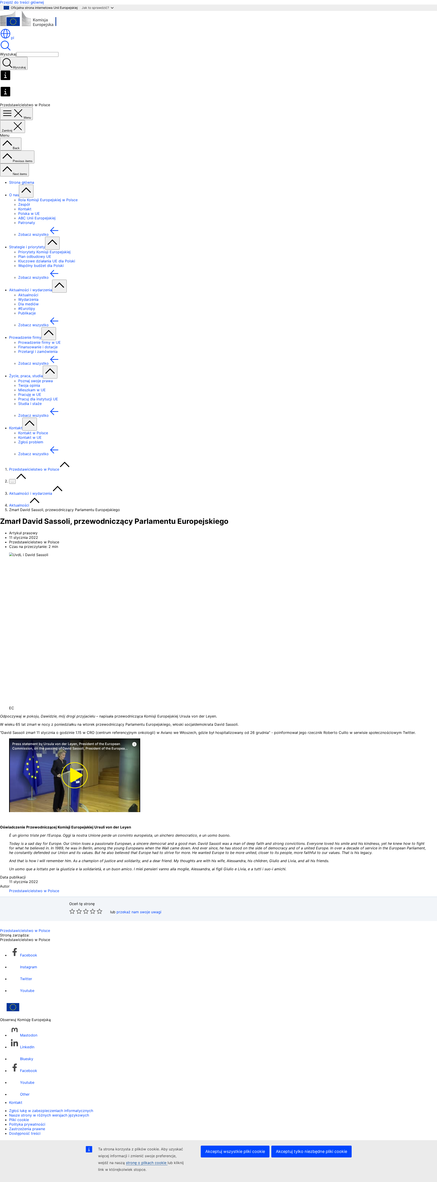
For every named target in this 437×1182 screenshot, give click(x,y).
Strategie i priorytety (27, 247)
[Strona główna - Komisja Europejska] (33, 26)
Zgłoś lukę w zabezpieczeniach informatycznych (51, 1110)
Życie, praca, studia (26, 376)
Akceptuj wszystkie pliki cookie (235, 1151)
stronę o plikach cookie (147, 1162)
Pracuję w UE (29, 394)
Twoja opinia (29, 385)
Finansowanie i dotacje (38, 347)
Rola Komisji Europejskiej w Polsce (48, 200)
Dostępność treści (25, 1133)
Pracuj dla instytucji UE (38, 399)
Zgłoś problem (30, 442)
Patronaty (26, 222)
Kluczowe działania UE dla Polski (46, 261)
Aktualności (28, 295)
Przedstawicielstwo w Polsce (34, 469)
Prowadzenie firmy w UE (39, 342)
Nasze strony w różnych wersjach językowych (49, 1115)
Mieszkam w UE (32, 390)
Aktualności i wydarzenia (30, 290)
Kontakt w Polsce (33, 433)
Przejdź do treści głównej (22, 2)
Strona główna (21, 182)
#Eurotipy (26, 308)
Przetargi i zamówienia (38, 351)
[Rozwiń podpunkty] (26, 191)
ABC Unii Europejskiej (37, 218)
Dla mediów (28, 304)
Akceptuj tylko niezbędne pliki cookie (311, 1151)
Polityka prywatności (27, 1124)
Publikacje (27, 313)
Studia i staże (30, 403)
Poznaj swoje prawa (35, 381)
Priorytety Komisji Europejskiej (44, 252)
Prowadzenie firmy (25, 337)
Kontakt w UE (30, 437)
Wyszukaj (8, 54)
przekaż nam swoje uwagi (139, 912)
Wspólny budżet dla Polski (41, 265)
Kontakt (24, 209)
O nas (14, 195)
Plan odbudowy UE (34, 256)
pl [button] (12, 37)
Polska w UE (29, 213)
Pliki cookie (19, 1119)
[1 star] (72, 911)
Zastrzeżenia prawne (27, 1129)
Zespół (24, 204)
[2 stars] (75, 911)
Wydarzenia (28, 299)
